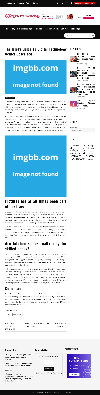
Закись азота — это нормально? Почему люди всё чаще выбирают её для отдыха (86, 89)
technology (17, 314)
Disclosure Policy (24, 3)
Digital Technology (24, 28)
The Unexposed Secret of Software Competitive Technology (20, 326)
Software (64, 28)
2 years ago (81, 108)
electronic (89, 148)
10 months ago (82, 80)
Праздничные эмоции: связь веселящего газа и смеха (86, 57)
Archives (73, 127)
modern (92, 151)
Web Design (75, 28)
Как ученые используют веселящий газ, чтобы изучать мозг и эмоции (86, 72)
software (75, 156)
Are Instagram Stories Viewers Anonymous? (86, 103)
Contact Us (10, 3)
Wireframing (90, 159)
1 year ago (81, 96)
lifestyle (74, 151)
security (82, 153)
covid (83, 146)
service (92, 153)
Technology (10, 28)
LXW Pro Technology (54, 373)
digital (8, 314)
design (91, 145)
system (90, 156)
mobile (83, 151)
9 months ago (82, 64)
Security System (52, 28)
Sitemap (36, 3)
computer (74, 146)
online (73, 153)
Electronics (39, 28)
